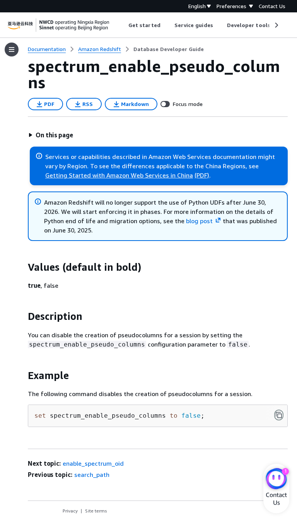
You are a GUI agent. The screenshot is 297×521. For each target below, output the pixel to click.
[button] (50, 135)
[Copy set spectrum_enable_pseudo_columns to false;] (278, 415)
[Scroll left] (123, 25)
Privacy (70, 511)
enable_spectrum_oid (93, 463)
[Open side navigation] (12, 49)
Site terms (96, 511)
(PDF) (202, 175)
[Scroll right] (276, 25)
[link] (168, 49)
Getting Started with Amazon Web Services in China (119, 175)
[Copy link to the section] (21, 267)
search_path (91, 474)
